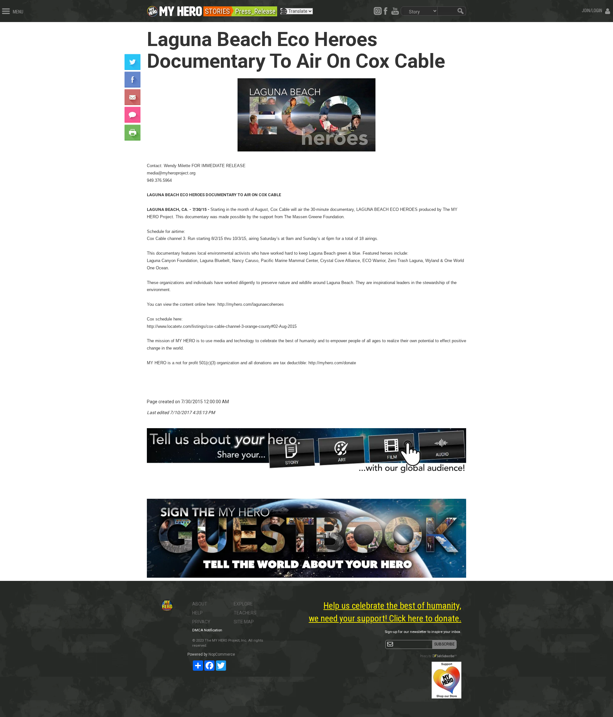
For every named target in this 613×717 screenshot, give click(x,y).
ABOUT (199, 603)
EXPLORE (243, 603)
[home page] (181, 9)
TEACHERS (245, 612)
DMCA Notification (207, 630)
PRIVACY (201, 621)
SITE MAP (244, 621)
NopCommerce (221, 654)
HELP (197, 612)
